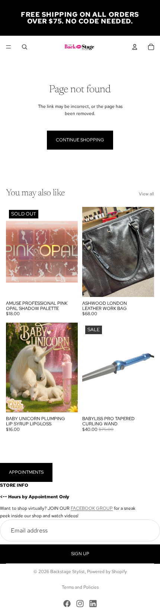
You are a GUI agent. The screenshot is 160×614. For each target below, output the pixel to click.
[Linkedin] (93, 603)
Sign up (80, 554)
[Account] (135, 47)
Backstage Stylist (67, 572)
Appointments (26, 472)
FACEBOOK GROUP (92, 508)
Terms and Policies (80, 587)
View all (146, 194)
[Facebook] (67, 603)
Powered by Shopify (107, 572)
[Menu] (8, 46)
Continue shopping (80, 140)
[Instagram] (80, 603)
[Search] (24, 47)
